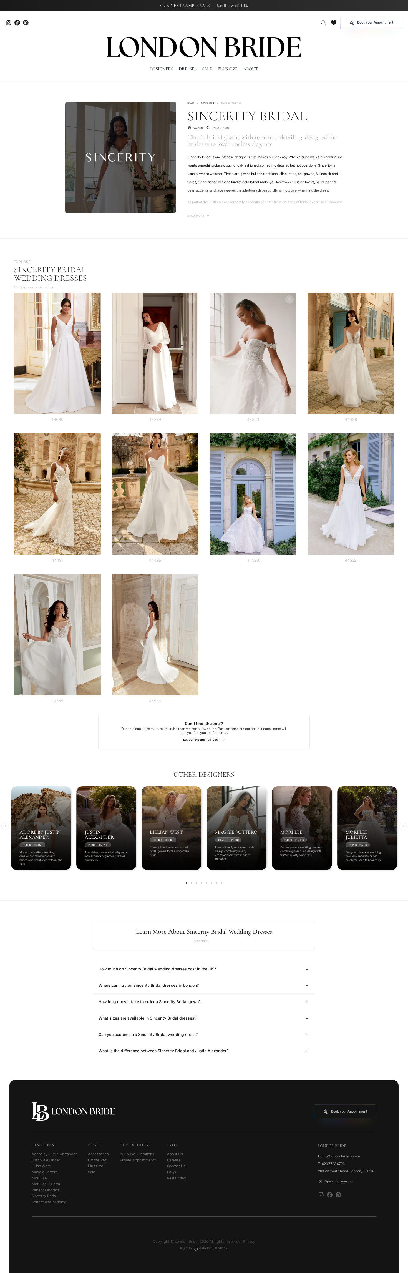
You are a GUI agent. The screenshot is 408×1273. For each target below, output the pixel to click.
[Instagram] (8, 22)
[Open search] (323, 23)
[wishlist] (333, 22)
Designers (207, 103)
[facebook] (17, 22)
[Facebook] (330, 1195)
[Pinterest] (26, 22)
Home (190, 103)
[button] (5, 826)
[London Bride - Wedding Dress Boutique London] (204, 47)
